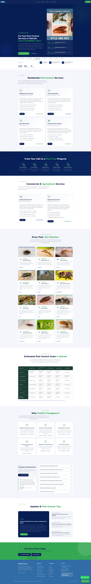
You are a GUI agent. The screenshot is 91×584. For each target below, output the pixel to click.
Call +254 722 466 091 (25, 554)
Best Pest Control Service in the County (60, 532)
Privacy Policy (51, 576)
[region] (45, 382)
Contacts (54, 1)
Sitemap (76, 581)
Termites (49, 143)
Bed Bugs (22, 113)
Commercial (30, 58)
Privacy (70, 581)
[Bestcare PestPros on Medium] (21, 573)
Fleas (39, 316)
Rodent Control (39, 569)
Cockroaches (50, 113)
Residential (22, 58)
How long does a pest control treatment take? (49, 465)
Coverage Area (51, 569)
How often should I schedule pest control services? (50, 477)
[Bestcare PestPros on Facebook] (19, 573)
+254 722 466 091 (65, 569)
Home (35, 1)
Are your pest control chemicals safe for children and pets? (51, 469)
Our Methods (51, 572)
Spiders (39, 292)
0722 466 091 (65, 575)
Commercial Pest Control (41, 574)
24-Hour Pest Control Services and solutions (61, 524)
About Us (50, 567)
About (39, 1)
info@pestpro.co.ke (65, 570)
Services (47, 1)
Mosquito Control (40, 572)
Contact (50, 574)
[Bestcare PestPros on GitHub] (24, 573)
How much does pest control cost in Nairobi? (48, 473)
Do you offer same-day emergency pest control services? (51, 480)
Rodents (21, 143)
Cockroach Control (40, 567)
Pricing (51, 58)
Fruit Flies (58, 341)
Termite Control (39, 571)
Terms (73, 581)
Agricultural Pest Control (41, 576)
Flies (20, 292)
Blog (51, 1)
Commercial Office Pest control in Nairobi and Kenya (33, 522)
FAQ (62, 58)
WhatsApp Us (37, 554)
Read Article (23, 534)
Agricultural (38, 58)
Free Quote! (88, 1)
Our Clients (51, 571)
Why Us (57, 58)
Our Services (34, 53)
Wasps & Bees (59, 292)
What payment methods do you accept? (48, 488)
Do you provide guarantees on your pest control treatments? (52, 484)
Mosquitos (40, 267)
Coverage (42, 1)
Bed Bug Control (39, 566)
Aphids (39, 341)
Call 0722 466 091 (24, 53)
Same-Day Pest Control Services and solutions (60, 515)
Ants (20, 316)
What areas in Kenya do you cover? (47, 491)
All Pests (45, 58)
